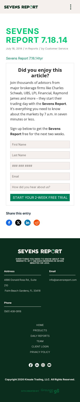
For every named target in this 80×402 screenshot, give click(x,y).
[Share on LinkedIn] (27, 223)
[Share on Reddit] (37, 223)
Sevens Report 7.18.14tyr (24, 58)
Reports (33, 48)
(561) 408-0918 (12, 311)
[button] (71, 7)
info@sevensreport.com (63, 279)
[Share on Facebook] (9, 223)
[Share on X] (18, 223)
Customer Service (56, 48)
